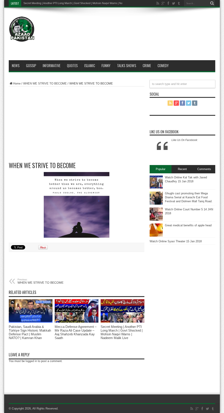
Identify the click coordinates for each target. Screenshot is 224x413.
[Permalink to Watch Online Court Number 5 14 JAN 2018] (156, 214)
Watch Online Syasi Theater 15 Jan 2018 (176, 241)
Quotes (72, 65)
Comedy (163, 65)
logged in (31, 361)
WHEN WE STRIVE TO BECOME (45, 83)
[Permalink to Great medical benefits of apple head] (156, 230)
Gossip (31, 65)
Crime (147, 65)
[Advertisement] (135, 24)
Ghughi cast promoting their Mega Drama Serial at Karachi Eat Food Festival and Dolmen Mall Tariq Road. (188, 197)
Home (17, 83)
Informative (51, 65)
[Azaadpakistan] (22, 29)
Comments (204, 169)
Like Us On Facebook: (164, 131)
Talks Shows (126, 65)
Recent (182, 169)
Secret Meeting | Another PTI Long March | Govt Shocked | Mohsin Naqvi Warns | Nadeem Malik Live (82, 3)
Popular (160, 169)
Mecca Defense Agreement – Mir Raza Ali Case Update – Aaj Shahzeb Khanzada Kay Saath (75, 332)
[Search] (212, 3)
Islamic (89, 65)
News (15, 65)
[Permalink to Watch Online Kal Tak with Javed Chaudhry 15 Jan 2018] (156, 182)
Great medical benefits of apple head (188, 225)
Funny (106, 65)
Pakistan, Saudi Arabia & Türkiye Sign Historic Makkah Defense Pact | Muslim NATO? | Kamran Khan (30, 332)
